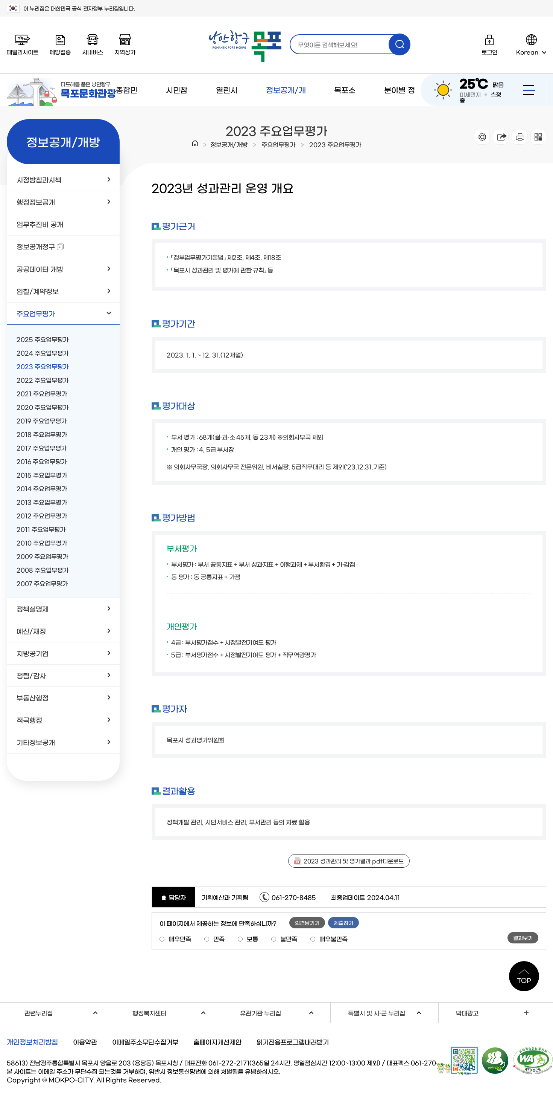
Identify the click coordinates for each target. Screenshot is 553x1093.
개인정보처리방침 (32, 1041)
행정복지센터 (177, 1012)
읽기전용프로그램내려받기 (293, 1041)
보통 (252, 939)
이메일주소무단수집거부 (145, 1041)
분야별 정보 (399, 105)
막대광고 (467, 1013)
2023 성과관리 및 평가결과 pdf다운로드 (354, 861)
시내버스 (92, 52)
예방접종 (60, 52)
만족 (219, 939)
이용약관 (85, 1041)
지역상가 (124, 52)
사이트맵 (529, 90)
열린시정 (226, 105)
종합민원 (126, 105)
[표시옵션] (482, 137)
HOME (195, 144)
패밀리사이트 (22, 52)
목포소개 (345, 105)
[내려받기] (519, 137)
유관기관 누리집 (285, 1012)
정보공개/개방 (286, 105)
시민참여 (176, 105)
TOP (524, 980)
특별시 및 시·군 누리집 (393, 1012)
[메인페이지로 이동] (245, 46)
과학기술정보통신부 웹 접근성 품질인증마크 (533, 1061)
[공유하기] (501, 137)
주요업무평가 (278, 144)
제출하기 (343, 922)
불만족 (288, 939)
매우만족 (180, 939)
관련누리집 (69, 1012)
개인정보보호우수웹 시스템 (495, 1060)
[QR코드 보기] (538, 137)
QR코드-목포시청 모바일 (457, 1061)
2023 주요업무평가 (335, 144)
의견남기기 (307, 922)
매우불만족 (333, 939)
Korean (527, 52)
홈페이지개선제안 (217, 1041)
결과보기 (523, 937)
